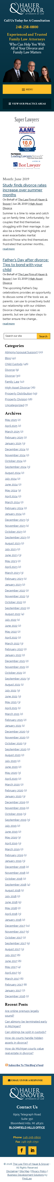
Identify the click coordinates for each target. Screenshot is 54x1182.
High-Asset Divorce (17, 387)
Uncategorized (14, 405)
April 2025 (11, 425)
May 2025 (11, 420)
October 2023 (13, 531)
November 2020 (15, 737)
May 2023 (11, 561)
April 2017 (11, 972)
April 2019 (11, 843)
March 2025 (12, 431)
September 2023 (15, 537)
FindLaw (27, 1178)
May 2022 (11, 631)
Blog (8, 358)
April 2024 (11, 496)
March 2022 (12, 643)
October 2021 (13, 672)
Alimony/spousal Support (21, 352)
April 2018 (11, 914)
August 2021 (12, 684)
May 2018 (11, 908)
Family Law (12, 381)
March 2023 (12, 572)
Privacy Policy (39, 1171)
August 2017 (12, 949)
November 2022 (15, 596)
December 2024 (15, 449)
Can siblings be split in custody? (25, 1032)
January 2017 (13, 990)
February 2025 (14, 437)
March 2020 (12, 784)
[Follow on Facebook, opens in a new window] (22, 1150)
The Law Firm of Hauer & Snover (31, 1164)
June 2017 (11, 961)
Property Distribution (18, 393)
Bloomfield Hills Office (27, 1127)
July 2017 (10, 955)
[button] (27, 89)
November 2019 (15, 808)
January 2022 (13, 655)
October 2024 (13, 461)
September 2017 (15, 943)
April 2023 (11, 566)
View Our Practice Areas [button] (29, 103)
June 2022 (11, 625)
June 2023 (11, 555)
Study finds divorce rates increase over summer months (25, 190)
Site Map (24, 1171)
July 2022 (10, 619)
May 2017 (11, 967)
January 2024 (13, 514)
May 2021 (11, 702)
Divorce (10, 369)
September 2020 (15, 749)
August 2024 (13, 472)
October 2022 (13, 602)
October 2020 (13, 743)
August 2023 (12, 543)
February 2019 (14, 855)
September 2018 (15, 884)
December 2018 (15, 866)
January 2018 (13, 919)
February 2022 (14, 649)
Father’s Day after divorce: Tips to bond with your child (26, 265)
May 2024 (11, 490)
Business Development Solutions (25, 1175)
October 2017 (13, 937)
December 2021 (15, 661)
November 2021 (15, 667)
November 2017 (15, 931)
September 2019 (15, 819)
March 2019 (12, 849)
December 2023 (15, 519)
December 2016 (15, 996)
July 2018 (10, 896)
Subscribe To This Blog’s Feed (25, 1065)
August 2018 (12, 890)
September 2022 (15, 608)
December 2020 (15, 731)
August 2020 (13, 755)
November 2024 (15, 455)
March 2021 (12, 714)
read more (9, 248)
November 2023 (15, 525)
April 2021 (11, 708)
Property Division (16, 399)
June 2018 (11, 902)
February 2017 (14, 984)
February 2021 (14, 720)
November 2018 (15, 872)
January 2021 (13, 725)
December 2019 (15, 802)
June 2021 (11, 696)
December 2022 (15, 590)
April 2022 (11, 637)
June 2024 (11, 484)
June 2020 (11, 767)
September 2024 (15, 467)
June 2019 (11, 831)
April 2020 (11, 778)
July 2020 (11, 761)
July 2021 (10, 690)
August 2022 (12, 614)
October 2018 (13, 878)
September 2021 (15, 678)
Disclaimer (12, 1171)
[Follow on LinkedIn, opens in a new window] (32, 1150)
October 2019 (13, 814)
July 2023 (10, 549)
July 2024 (11, 478)
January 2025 (13, 443)
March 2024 (12, 502)
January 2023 (13, 584)
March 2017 (12, 978)
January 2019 (13, 861)
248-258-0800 (27, 27)
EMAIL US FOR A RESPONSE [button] (27, 1080)
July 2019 (10, 825)
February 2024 (14, 508)
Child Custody (14, 364)
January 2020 (13, 796)
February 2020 (14, 790)
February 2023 (14, 578)
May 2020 (11, 772)
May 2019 (11, 837)
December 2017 (15, 925)
